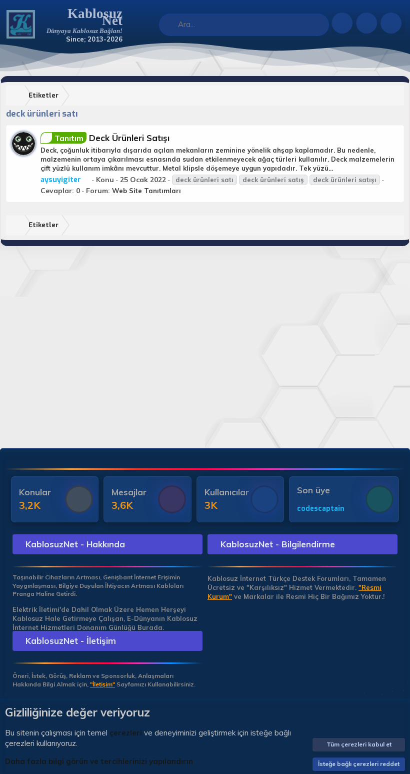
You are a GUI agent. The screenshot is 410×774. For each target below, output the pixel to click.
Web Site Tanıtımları (146, 191)
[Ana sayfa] (17, 96)
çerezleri (126, 732)
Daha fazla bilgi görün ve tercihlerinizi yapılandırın (99, 761)
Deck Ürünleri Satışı (112, 138)
